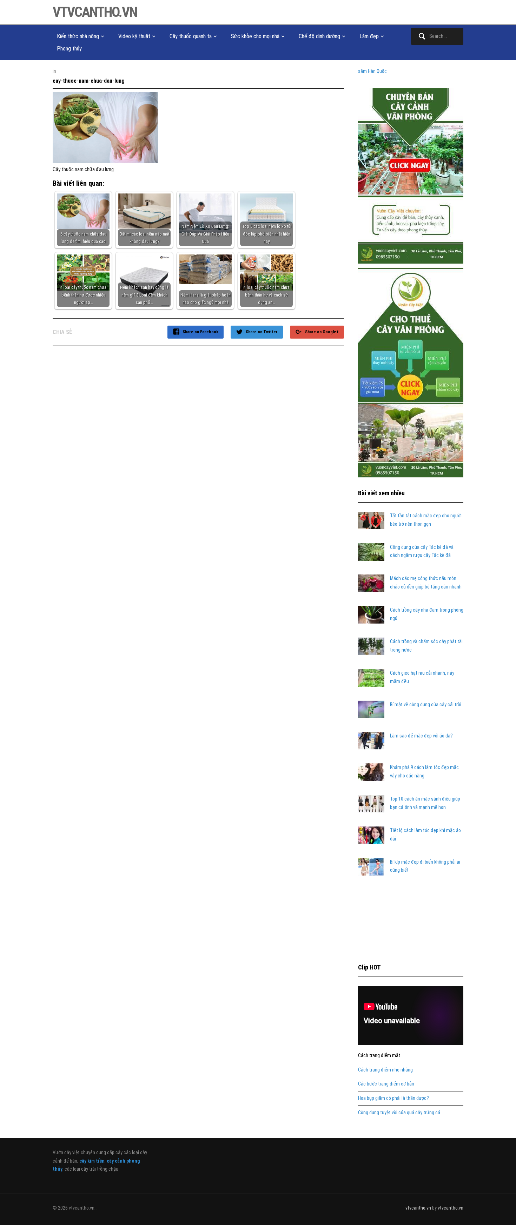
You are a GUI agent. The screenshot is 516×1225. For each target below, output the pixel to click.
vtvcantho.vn (95, 12)
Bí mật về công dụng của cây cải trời (425, 704)
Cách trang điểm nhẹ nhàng (385, 1070)
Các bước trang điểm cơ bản (386, 1084)
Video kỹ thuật (134, 36)
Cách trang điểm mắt (379, 1055)
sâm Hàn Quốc (372, 71)
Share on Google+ (322, 331)
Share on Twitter (262, 331)
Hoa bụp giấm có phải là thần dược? (393, 1098)
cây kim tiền (92, 1161)
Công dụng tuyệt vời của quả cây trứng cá (399, 1112)
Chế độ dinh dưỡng (319, 36)
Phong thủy (69, 48)
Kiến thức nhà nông (78, 36)
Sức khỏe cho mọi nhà (255, 36)
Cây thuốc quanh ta (191, 36)
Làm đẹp (369, 36)
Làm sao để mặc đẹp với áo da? (421, 736)
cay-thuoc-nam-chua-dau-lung (89, 80)
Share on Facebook (200, 331)
